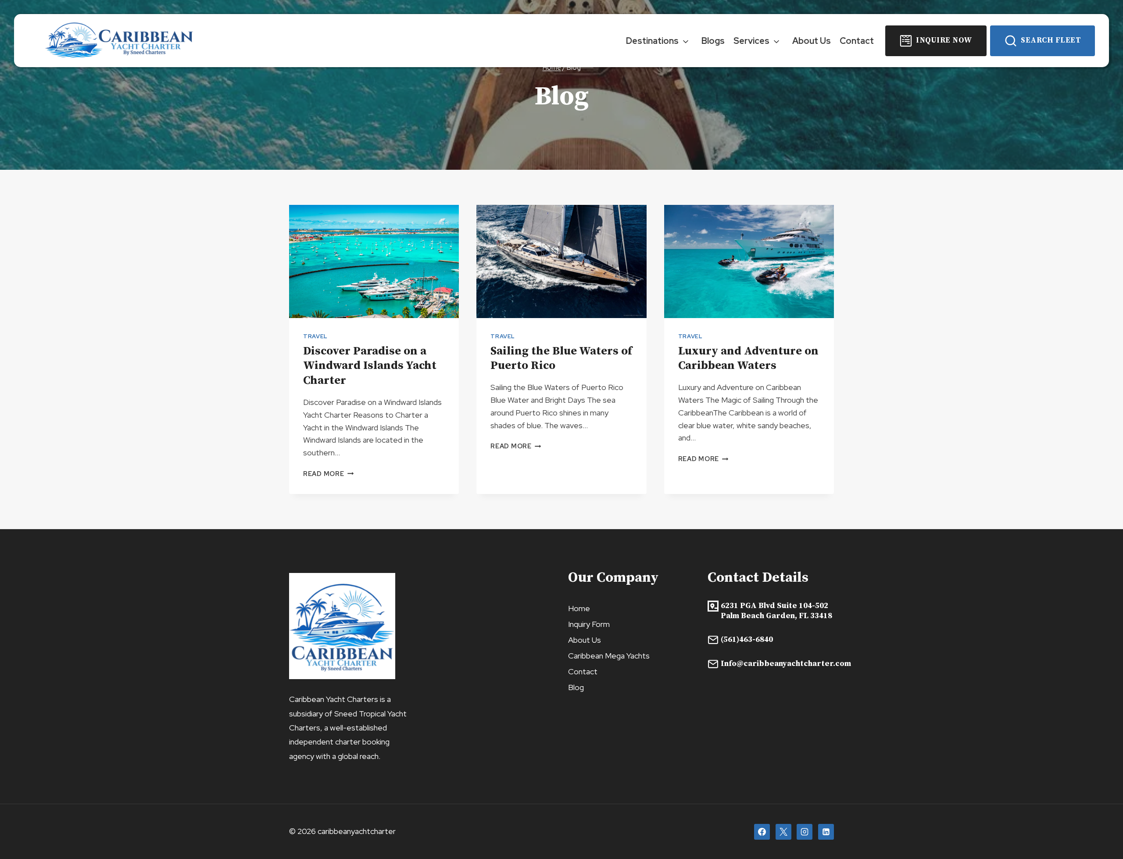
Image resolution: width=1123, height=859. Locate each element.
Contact (857, 41)
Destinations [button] (652, 41)
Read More (328, 473)
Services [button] (751, 41)
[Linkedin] (826, 832)
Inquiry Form (589, 624)
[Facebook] (762, 832)
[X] (783, 832)
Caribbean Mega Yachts (609, 656)
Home (579, 608)
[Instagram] (804, 832)
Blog (576, 687)
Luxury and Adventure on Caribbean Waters (748, 358)
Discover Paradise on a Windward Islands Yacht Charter (369, 366)
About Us (811, 41)
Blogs (713, 41)
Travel (315, 336)
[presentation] (374, 261)
